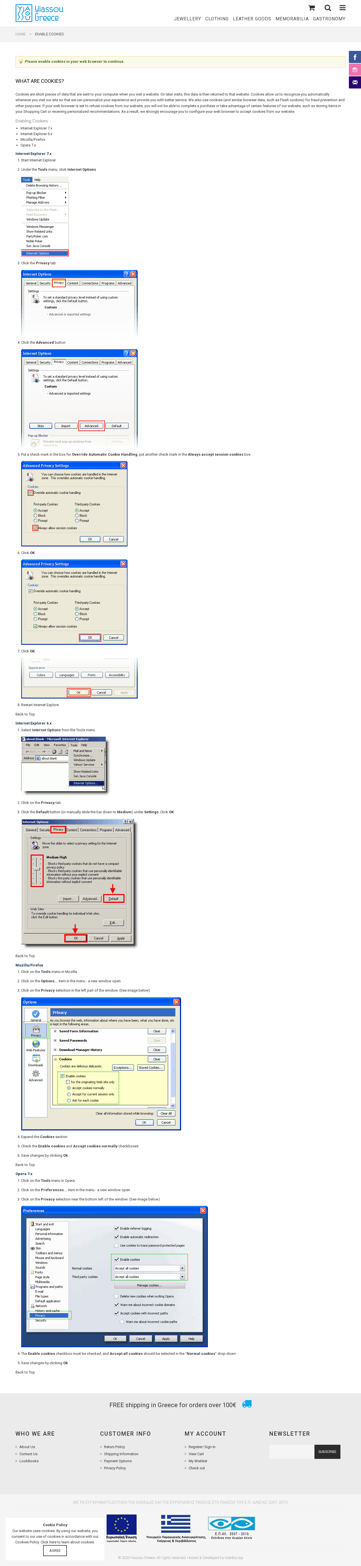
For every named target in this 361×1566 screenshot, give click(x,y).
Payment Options (118, 1461)
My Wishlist (198, 1461)
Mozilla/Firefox (33, 139)
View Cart (196, 1454)
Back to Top (25, 714)
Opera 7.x (28, 145)
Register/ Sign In (202, 1447)
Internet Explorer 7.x (36, 128)
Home (21, 34)
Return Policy (114, 1447)
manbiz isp (234, 1558)
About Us (27, 1447)
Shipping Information (121, 1454)
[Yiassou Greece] (39, 13)
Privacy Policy (115, 1468)
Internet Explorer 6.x (36, 134)
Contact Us (28, 1454)
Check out (197, 1468)
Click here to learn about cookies (67, 1542)
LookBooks (29, 1461)
